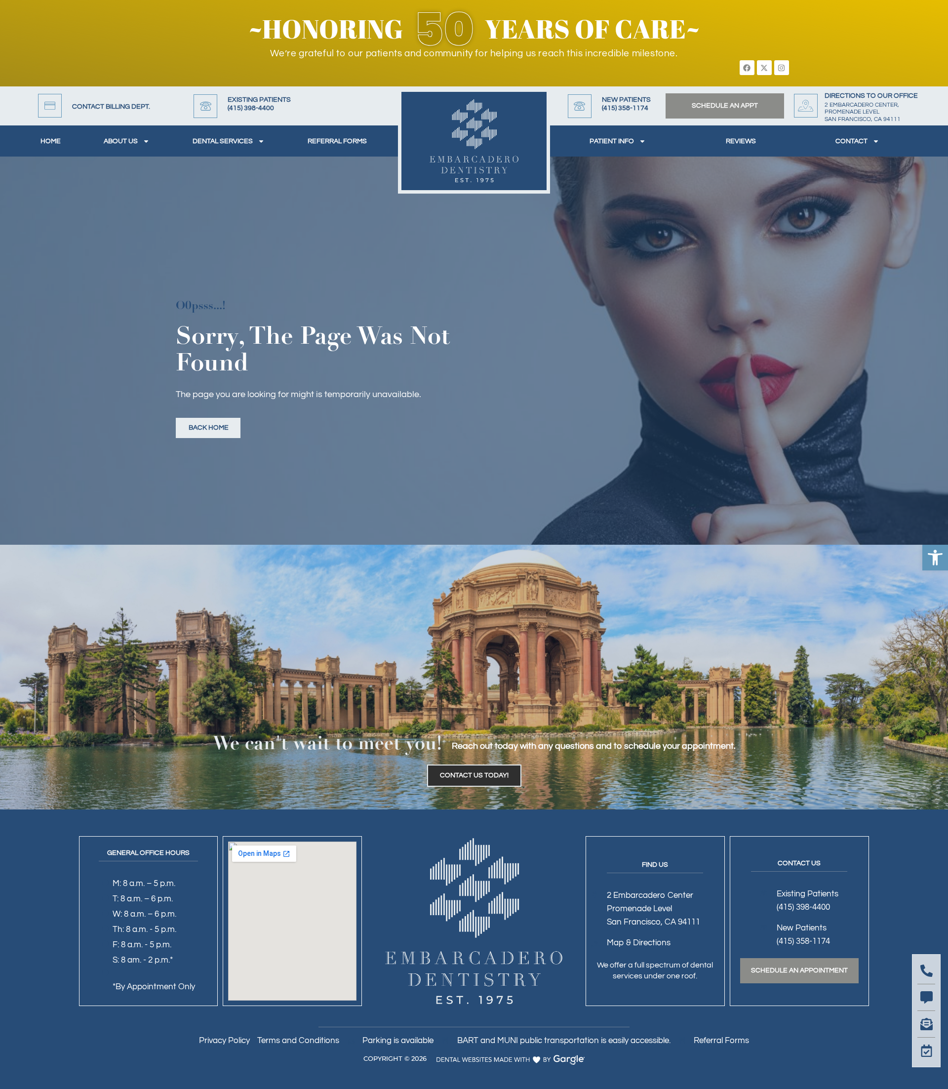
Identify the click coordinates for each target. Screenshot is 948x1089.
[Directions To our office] (806, 106)
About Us (121, 141)
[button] (935, 557)
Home (50, 141)
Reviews (741, 141)
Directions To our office (871, 95)
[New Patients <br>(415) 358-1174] (580, 106)
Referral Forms (337, 141)
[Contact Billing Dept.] (50, 106)
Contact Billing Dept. (111, 106)
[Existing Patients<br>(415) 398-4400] (205, 106)
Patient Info (612, 141)
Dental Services (223, 141)
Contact (851, 141)
